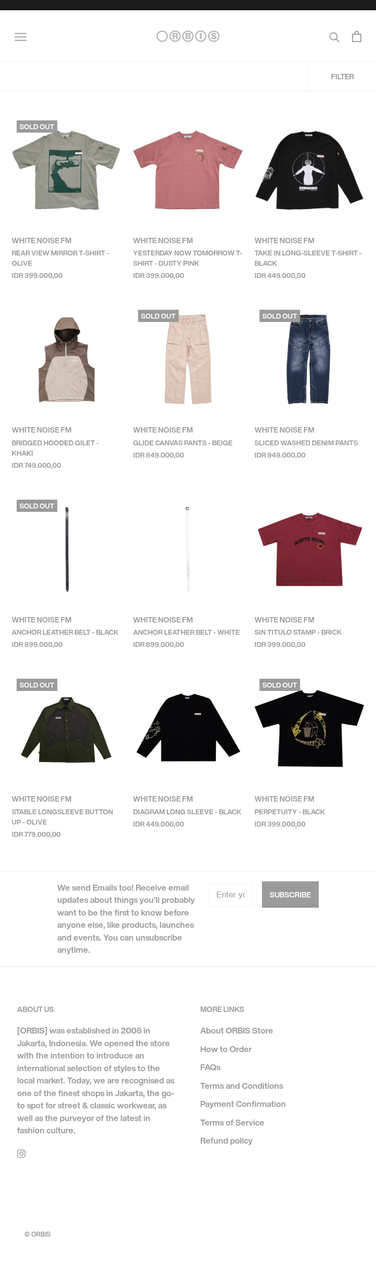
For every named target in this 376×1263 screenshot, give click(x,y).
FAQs (210, 1067)
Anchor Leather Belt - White (186, 632)
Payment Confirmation (243, 1104)
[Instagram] (21, 1153)
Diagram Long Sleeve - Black (187, 811)
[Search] (334, 36)
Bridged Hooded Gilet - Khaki (55, 447)
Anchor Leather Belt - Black (65, 632)
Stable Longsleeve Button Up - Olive (62, 816)
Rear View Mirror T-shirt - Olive (60, 258)
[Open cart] (356, 36)
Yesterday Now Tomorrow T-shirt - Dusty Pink (187, 258)
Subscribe (290, 894)
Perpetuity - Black (290, 811)
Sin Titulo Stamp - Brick (298, 632)
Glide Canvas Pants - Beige (183, 442)
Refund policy (226, 1140)
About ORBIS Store (236, 1030)
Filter (342, 76)
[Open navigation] (20, 36)
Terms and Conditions (241, 1085)
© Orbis (37, 1234)
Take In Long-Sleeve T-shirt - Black (308, 258)
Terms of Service (232, 1122)
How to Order (226, 1049)
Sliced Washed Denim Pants (306, 442)
